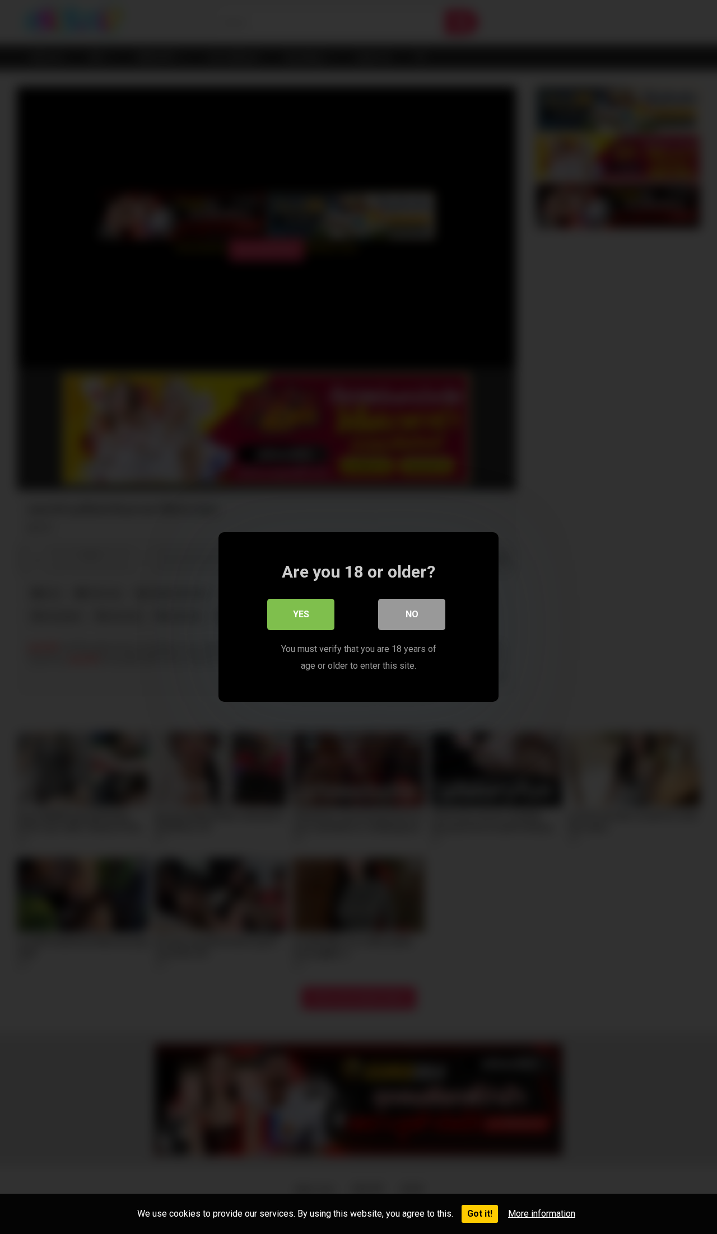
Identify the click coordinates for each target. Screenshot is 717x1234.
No (412, 614)
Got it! (479, 1213)
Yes (301, 614)
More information (541, 1213)
